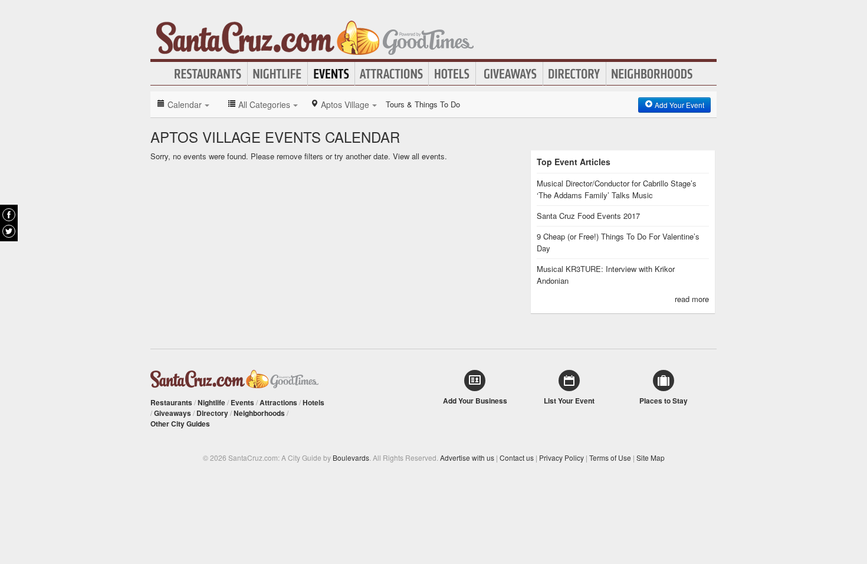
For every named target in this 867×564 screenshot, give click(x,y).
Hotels (452, 73)
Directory (574, 73)
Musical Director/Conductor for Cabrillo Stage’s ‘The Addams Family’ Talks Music (617, 189)
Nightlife (277, 73)
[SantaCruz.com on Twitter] (8, 231)
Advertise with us (467, 457)
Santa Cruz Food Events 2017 (588, 215)
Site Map (650, 457)
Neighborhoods (652, 73)
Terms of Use (610, 457)
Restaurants (208, 73)
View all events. (420, 156)
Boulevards (351, 457)
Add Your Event (678, 105)
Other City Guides (180, 423)
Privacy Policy (561, 457)
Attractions (391, 73)
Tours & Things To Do (423, 104)
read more (692, 298)
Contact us (517, 457)
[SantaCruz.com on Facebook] (8, 214)
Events (331, 73)
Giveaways (509, 73)
